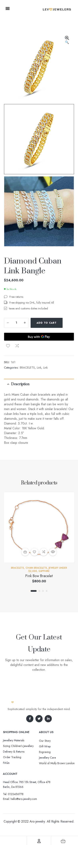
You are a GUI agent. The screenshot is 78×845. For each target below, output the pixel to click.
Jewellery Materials (13, 740)
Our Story (45, 741)
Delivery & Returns (13, 752)
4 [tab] (46, 591)
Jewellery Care (47, 758)
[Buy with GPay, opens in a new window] (39, 337)
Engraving (45, 752)
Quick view (53, 552)
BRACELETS (27, 367)
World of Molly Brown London (57, 763)
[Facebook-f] (29, 718)
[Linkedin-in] (48, 718)
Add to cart (47, 323)
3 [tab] (43, 591)
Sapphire (44, 571)
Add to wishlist (8, 346)
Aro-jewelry (37, 821)
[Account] (39, 841)
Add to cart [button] (25, 552)
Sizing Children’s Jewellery (18, 746)
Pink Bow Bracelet (39, 576)
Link (39, 367)
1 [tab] (34, 591)
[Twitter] (39, 718)
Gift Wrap (45, 746)
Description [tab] (20, 384)
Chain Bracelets (36, 568)
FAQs (6, 763)
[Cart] (63, 841)
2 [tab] (39, 591)
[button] (7, 8)
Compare (17, 346)
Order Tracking (12, 757)
